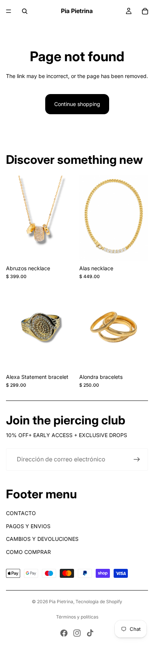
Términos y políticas (77, 617)
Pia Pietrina (61, 601)
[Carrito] (145, 11)
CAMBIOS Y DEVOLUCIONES (42, 539)
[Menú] (8, 11)
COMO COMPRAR (28, 552)
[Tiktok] (90, 633)
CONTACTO (21, 513)
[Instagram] (77, 633)
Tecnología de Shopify (99, 601)
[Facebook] (63, 633)
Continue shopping (77, 104)
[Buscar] (24, 11)
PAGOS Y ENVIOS (28, 526)
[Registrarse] (137, 459)
